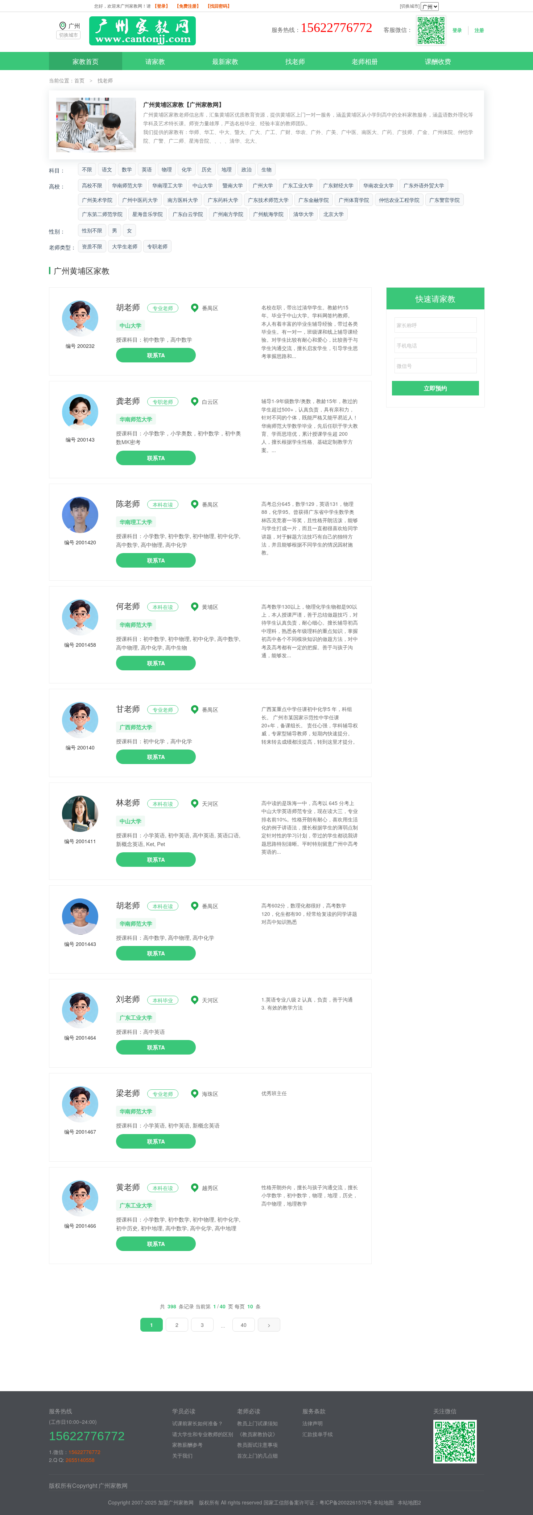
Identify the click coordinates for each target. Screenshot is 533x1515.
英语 (147, 169)
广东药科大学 (223, 199)
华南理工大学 (167, 185)
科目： (57, 170)
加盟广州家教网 (176, 1502)
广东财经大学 (338, 185)
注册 (479, 30)
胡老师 (128, 306)
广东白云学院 (188, 214)
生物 (266, 169)
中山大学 (203, 185)
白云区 (210, 401)
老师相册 (365, 61)
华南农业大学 (378, 185)
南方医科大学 (183, 199)
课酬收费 (438, 61)
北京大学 (333, 214)
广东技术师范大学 (268, 199)
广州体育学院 (354, 199)
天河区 (210, 803)
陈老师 (128, 503)
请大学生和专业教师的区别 (202, 1434)
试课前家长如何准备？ (197, 1423)
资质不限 (92, 246)
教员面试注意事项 (257, 1444)
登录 (457, 30)
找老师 (295, 61)
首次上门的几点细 (257, 1455)
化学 (187, 169)
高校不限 (92, 185)
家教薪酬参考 (187, 1444)
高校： (57, 186)
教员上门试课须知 (257, 1423)
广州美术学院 (97, 199)
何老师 (128, 605)
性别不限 (92, 230)
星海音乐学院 (147, 214)
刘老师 (128, 998)
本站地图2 (409, 1502)
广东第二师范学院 (102, 214)
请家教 (155, 61)
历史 (207, 169)
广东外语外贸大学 (424, 185)
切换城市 (68, 34)
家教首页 (86, 61)
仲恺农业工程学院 (399, 199)
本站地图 (383, 1502)
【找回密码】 (219, 6)
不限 (87, 169)
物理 (167, 169)
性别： (57, 231)
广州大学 (263, 185)
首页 (79, 80)
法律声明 (312, 1423)
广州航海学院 (268, 214)
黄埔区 (210, 606)
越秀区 (210, 1187)
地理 (227, 169)
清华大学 (303, 214)
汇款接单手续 (317, 1434)
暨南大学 (233, 185)
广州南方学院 (228, 214)
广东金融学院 (313, 199)
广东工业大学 (298, 185)
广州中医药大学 (140, 199)
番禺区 (210, 308)
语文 (107, 169)
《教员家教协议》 (257, 1434)
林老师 (128, 802)
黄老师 (128, 1186)
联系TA (156, 355)
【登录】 (161, 6)
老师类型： (62, 247)
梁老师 (128, 1092)
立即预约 (435, 388)
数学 (127, 169)
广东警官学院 (444, 199)
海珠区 (210, 1093)
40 (244, 1324)
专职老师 (157, 246)
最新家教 (225, 61)
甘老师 (128, 708)
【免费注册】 (188, 6)
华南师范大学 (127, 185)
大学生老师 (124, 246)
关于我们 (182, 1455)
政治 (246, 169)
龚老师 (128, 400)
